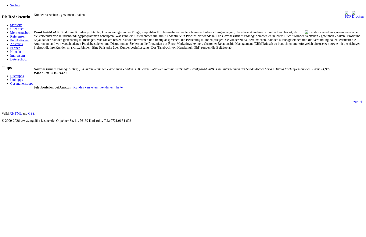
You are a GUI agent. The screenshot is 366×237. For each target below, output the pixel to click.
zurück (358, 102)
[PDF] (348, 16)
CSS (31, 113)
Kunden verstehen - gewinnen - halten (99, 87)
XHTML (16, 113)
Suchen (15, 5)
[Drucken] (358, 16)
